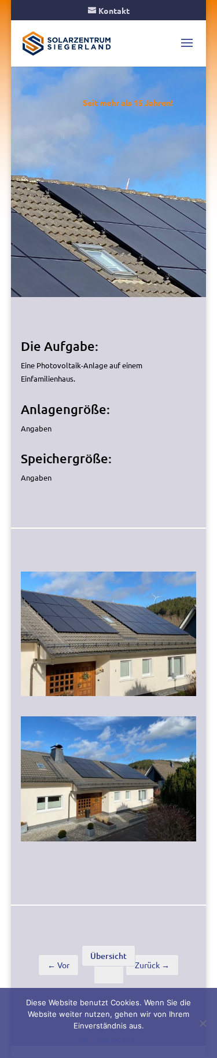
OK (83, 1040)
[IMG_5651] (109, 696)
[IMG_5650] (109, 841)
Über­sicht (108, 955)
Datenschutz (116, 1040)
